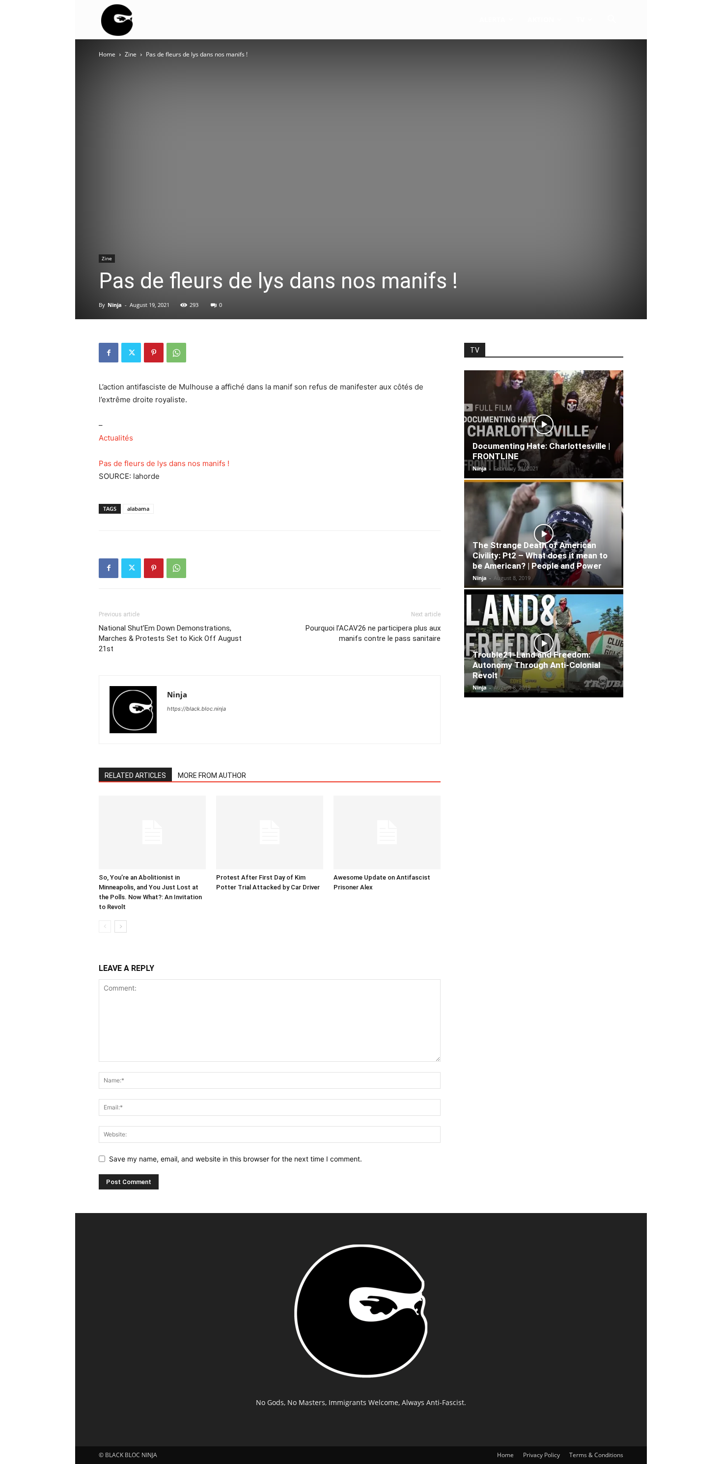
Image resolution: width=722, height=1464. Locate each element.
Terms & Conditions (596, 1455)
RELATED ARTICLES (135, 775)
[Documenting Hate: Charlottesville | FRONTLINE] (543, 424)
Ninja (115, 304)
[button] (611, 20)
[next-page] (120, 926)
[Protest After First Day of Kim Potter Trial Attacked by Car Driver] (269, 832)
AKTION (541, 19)
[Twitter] (131, 352)
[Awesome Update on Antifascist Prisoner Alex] (387, 832)
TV (580, 19)
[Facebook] (108, 352)
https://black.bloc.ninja (196, 708)
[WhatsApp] (176, 352)
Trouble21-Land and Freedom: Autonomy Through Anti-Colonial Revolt (536, 665)
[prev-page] (105, 926)
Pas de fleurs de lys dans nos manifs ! (164, 463)
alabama (138, 508)
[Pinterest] (154, 352)
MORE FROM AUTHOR (212, 775)
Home (107, 54)
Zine (131, 54)
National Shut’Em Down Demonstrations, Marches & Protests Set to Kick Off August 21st (170, 638)
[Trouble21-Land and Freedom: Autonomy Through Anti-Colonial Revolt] (543, 643)
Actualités (116, 437)
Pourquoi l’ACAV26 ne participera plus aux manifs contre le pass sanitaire (373, 633)
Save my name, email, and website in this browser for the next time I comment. (235, 1159)
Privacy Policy (541, 1455)
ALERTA (492, 19)
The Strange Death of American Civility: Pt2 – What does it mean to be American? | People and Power (540, 555)
